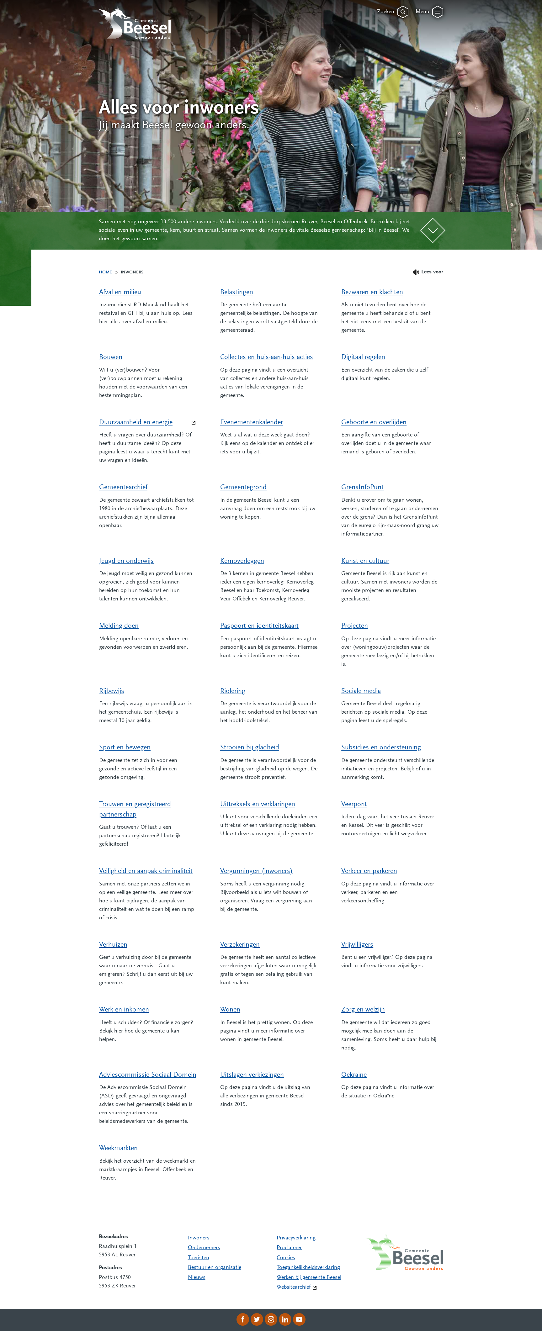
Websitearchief (294, 1287)
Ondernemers (204, 1248)
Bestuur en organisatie (214, 1267)
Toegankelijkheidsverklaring (308, 1267)
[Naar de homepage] (135, 22)
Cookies (286, 1258)
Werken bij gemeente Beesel (309, 1278)
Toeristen (198, 1258)
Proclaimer (289, 1248)
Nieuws (196, 1278)
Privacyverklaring (296, 1238)
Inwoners (199, 1238)
